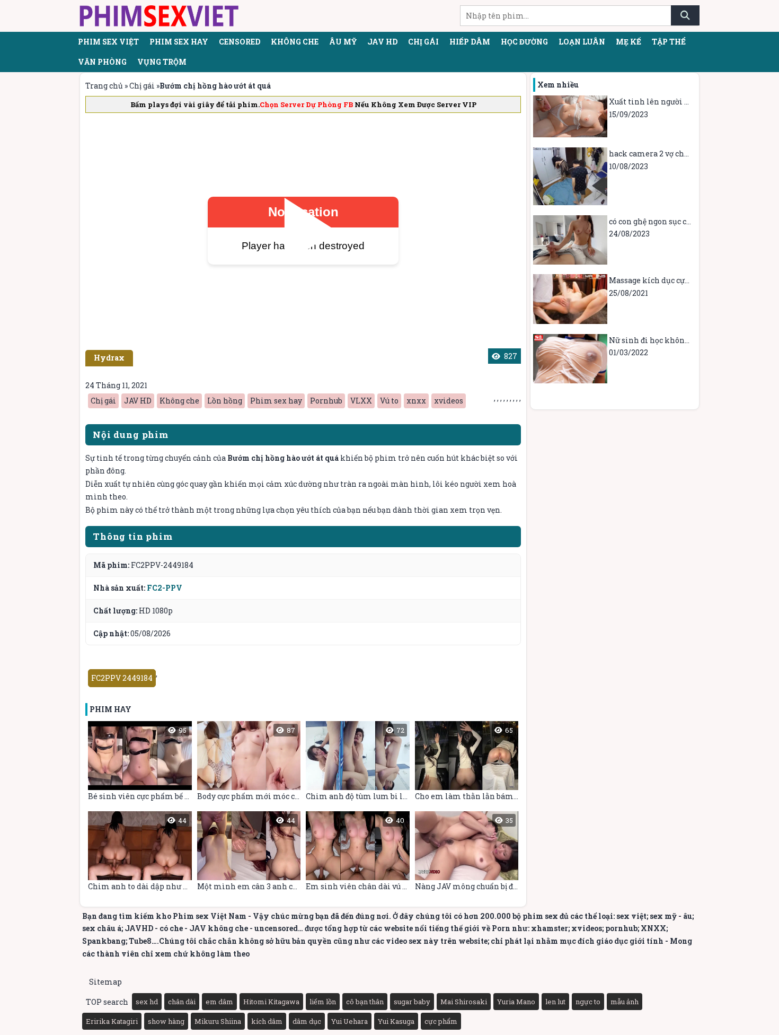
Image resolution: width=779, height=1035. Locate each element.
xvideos (448, 401)
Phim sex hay (178, 42)
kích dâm (266, 1021)
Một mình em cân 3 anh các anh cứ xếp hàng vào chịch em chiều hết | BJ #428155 (249, 853)
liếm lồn (322, 1001)
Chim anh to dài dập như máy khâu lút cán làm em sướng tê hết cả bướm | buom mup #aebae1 (140, 853)
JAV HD (382, 42)
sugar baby (412, 1001)
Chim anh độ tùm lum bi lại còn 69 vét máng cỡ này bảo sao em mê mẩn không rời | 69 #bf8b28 (358, 763)
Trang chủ (104, 86)
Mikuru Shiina (217, 1021)
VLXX (361, 401)
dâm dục (307, 1021)
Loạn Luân (582, 42)
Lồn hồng (224, 401)
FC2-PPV (164, 588)
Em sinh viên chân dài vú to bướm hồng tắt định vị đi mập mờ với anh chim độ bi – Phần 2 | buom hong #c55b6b (358, 853)
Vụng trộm (162, 62)
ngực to (588, 1001)
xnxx (416, 401)
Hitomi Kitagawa (271, 1001)
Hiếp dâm (469, 42)
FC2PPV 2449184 (122, 678)
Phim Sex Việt (108, 42)
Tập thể (669, 42)
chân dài (182, 1001)
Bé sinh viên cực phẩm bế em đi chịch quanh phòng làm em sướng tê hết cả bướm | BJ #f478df (140, 763)
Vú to (389, 401)
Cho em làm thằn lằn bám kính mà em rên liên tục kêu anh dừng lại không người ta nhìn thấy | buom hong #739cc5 (467, 763)
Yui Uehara (349, 1021)
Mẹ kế (628, 42)
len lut (555, 1001)
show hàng (166, 1021)
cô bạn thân (365, 1001)
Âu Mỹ (343, 42)
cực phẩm (440, 1021)
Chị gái (423, 42)
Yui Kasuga (396, 1021)
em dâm (219, 1001)
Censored (239, 42)
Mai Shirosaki (463, 1001)
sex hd (147, 1001)
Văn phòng (102, 62)
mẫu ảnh (624, 1001)
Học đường (524, 42)
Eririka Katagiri (112, 1021)
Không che (294, 42)
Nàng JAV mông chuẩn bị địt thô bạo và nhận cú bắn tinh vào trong (467, 853)
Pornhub (326, 401)
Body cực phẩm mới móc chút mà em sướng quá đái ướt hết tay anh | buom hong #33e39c (249, 763)
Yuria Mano (516, 1001)
